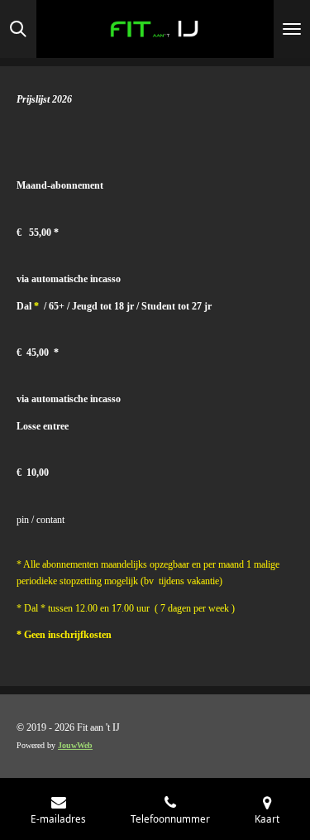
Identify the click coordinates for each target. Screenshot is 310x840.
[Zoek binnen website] (18, 29)
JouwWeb (75, 745)
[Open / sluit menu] (292, 29)
